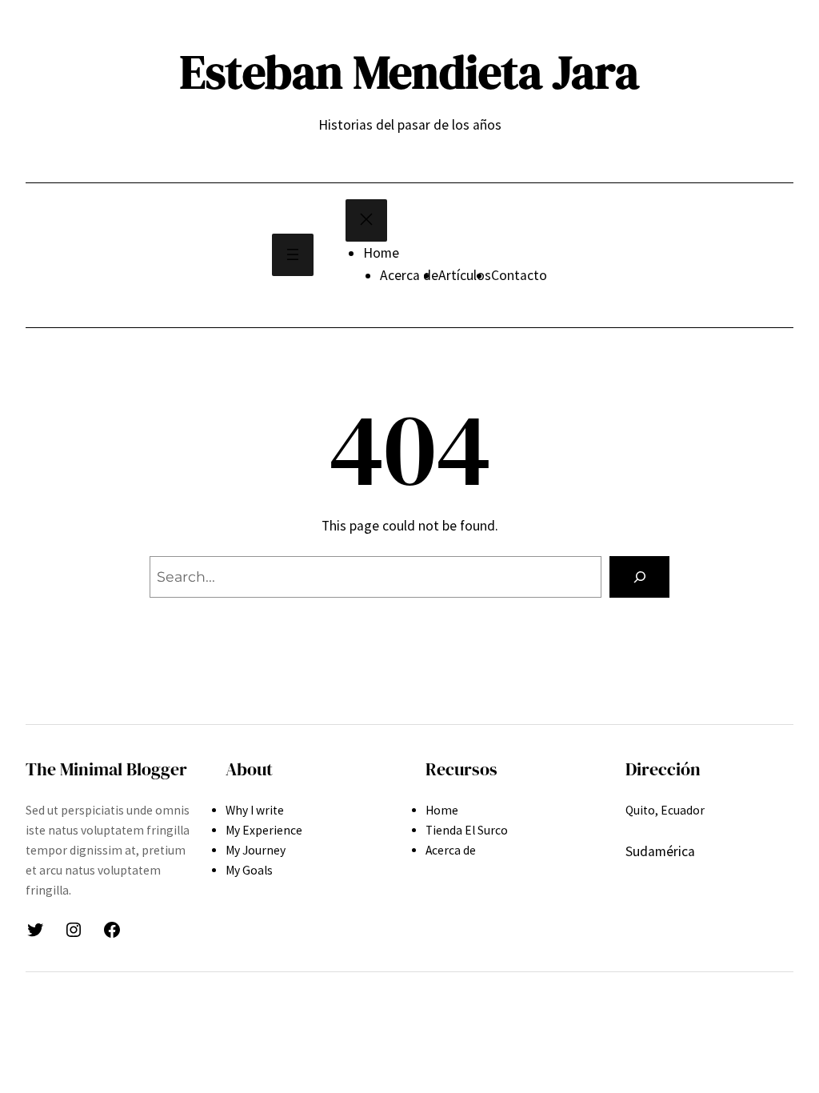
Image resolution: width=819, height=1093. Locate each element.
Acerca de (409, 275)
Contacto (519, 275)
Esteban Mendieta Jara (409, 72)
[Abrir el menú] (293, 255)
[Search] (639, 576)
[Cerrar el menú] (366, 220)
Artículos (464, 275)
